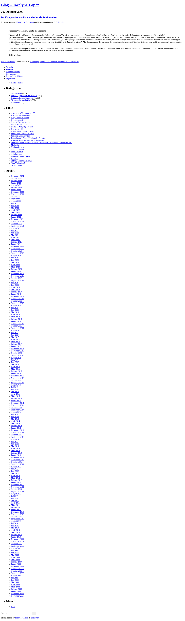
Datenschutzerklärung (14, 76)
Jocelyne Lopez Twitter (20, 136)
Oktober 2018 (16, 301)
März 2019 (15, 289)
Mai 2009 (15, 555)
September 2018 (17, 303)
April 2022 (15, 210)
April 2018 (15, 314)
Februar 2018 (16, 319)
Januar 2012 (16, 482)
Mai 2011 (15, 500)
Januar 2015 (16, 401)
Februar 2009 (16, 562)
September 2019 (17, 280)
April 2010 (15, 530)
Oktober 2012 (16, 462)
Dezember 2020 (17, 246)
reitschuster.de (16, 154)
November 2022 (17, 194)
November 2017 (17, 323)
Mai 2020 (15, 262)
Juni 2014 (15, 417)
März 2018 (15, 317)
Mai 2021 (15, 235)
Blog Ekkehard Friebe (20, 118)
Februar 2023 (16, 187)
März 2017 (15, 342)
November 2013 (17, 432)
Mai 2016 (15, 364)
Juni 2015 (15, 389)
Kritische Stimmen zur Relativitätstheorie (27, 140)
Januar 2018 (16, 321)
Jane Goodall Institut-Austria (22, 133)
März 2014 (15, 423)
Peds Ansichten (17, 152)
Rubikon (14, 158)
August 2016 (16, 358)
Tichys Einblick (17, 165)
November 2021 (17, 221)
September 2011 (17, 491)
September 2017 (17, 328)
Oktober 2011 (16, 489)
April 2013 (15, 448)
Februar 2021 (16, 242)
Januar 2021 (16, 244)
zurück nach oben (8, 62)
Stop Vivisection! (18, 163)
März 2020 (15, 267)
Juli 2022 (14, 203)
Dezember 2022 (17, 192)
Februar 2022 (16, 215)
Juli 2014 (14, 414)
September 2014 (17, 410)
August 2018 (16, 305)
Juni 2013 (15, 444)
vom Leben (15, 102)
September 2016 (17, 355)
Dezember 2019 (17, 274)
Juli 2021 (14, 230)
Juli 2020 (14, 258)
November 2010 (17, 514)
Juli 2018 (14, 308)
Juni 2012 (15, 471)
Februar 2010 (16, 535)
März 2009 (15, 559)
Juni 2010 (15, 525)
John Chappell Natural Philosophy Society (28, 138)
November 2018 (17, 299)
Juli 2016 (14, 360)
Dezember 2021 (17, 219)
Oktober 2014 (16, 407)
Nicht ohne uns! (17, 149)
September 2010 (17, 519)
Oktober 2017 (16, 326)
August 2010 (16, 521)
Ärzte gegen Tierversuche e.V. (23, 113)
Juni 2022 (15, 205)
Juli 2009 (14, 550)
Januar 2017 (16, 346)
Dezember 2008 (17, 566)
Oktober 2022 (16, 196)
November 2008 (17, 569)
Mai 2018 (15, 312)
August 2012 (16, 466)
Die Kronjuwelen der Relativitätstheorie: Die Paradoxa (29, 17)
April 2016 (15, 367)
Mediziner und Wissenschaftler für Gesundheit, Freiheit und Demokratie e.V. (41, 143)
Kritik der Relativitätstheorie (67, 62)
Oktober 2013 (16, 435)
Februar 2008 (16, 589)
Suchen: (4, 613)
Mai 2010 (15, 528)
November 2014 (17, 405)
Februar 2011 (16, 507)
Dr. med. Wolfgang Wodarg (22, 127)
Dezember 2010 (17, 512)
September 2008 (17, 573)
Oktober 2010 (16, 516)
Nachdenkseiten (17, 147)
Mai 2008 (15, 582)
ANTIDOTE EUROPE (20, 115)
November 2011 (17, 487)
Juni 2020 (15, 260)
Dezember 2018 (17, 296)
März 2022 (15, 212)
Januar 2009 (16, 564)
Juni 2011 (15, 498)
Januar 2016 (16, 373)
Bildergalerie (11, 74)
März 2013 (15, 451)
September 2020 (17, 253)
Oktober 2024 (16, 178)
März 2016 (15, 369)
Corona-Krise (16, 93)
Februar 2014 (16, 426)
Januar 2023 (16, 190)
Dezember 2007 (17, 594)
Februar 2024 (16, 181)
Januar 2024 (16, 183)
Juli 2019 (14, 283)
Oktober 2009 (16, 544)
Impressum (10, 78)
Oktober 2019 (16, 278)
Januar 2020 (16, 271)
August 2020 (16, 255)
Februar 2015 (16, 398)
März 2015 (15, 396)
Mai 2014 (15, 419)
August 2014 (16, 412)
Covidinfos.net (17, 120)
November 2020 (17, 249)
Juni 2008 (15, 580)
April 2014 (15, 421)
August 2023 (16, 185)
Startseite (9, 67)
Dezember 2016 (17, 348)
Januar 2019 (16, 294)
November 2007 (17, 596)
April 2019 (15, 287)
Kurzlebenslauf (17, 83)
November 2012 (17, 460)
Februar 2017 (16, 344)
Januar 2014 (16, 428)
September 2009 (17, 546)
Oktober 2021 (16, 224)
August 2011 (16, 494)
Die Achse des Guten (19, 124)
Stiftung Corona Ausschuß (21, 161)
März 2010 (15, 532)
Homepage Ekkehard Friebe (22, 131)
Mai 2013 (15, 446)
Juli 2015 (14, 387)
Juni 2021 (15, 233)
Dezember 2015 (17, 376)
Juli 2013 (14, 441)
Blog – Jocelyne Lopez (20, 5)
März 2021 (15, 240)
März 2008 (15, 587)
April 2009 (15, 557)
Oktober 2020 (16, 251)
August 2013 (16, 439)
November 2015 (17, 378)
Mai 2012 (15, 473)
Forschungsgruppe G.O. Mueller (43, 62)
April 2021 (15, 237)
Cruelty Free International (21, 122)
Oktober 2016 (16, 353)
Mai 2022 (15, 208)
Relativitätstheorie (13, 72)
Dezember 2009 (17, 539)
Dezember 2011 (17, 485)
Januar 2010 (16, 537)
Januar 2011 (16, 510)
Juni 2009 (15, 553)
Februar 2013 (16, 453)
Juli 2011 (14, 496)
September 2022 (17, 199)
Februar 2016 (16, 371)
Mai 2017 (15, 337)
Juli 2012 (14, 469)
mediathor (35, 618)
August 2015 (16, 385)
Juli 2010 (14, 523)
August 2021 (16, 228)
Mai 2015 (15, 392)
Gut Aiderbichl (17, 129)
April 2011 (15, 503)
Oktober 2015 (16, 380)
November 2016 (17, 351)
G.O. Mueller (59, 22)
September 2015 (17, 382)
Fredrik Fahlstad (21, 618)
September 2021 (17, 226)
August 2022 (16, 201)
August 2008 (16, 575)
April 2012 (15, 476)
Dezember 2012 (17, 457)
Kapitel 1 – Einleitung (25, 22)
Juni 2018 (15, 310)
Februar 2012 (16, 480)
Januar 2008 (16, 591)
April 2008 (15, 584)
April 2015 (15, 394)
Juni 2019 (15, 285)
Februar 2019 (16, 292)
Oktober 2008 (16, 571)
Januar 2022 (16, 217)
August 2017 (16, 330)
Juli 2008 (14, 578)
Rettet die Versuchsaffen (20, 156)
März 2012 (15, 478)
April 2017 (15, 339)
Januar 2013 (16, 455)
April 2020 (15, 264)
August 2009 (16, 548)
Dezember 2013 (17, 430)
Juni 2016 (15, 362)
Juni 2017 (15, 335)
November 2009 (17, 541)
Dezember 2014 (17, 403)
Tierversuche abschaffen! (21, 100)
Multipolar (15, 145)
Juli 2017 (14, 333)
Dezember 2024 (17, 176)
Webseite (9, 69)
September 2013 (17, 437)
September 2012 (17, 464)
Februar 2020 (16, 269)
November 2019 (17, 276)
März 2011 (15, 505)
